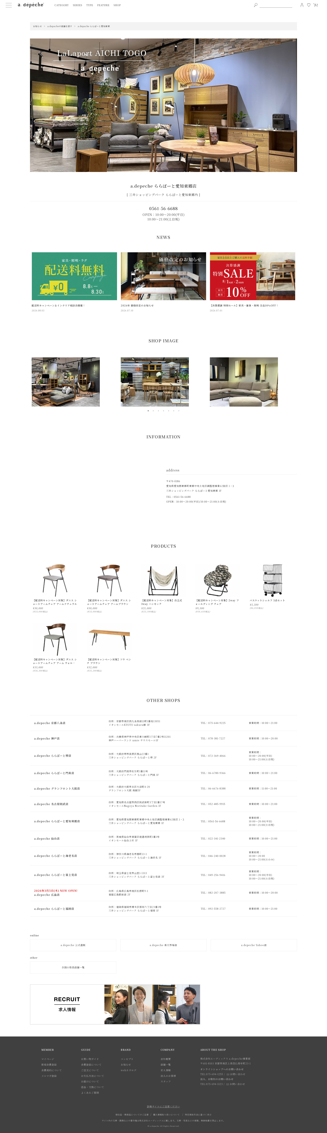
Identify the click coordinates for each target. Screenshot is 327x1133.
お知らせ (126, 1064)
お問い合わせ (237, 1074)
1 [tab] (148, 411)
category (61, 5)
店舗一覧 (166, 1064)
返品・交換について (92, 1087)
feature (103, 5)
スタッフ (166, 1081)
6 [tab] (173, 411)
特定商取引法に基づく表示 (198, 1114)
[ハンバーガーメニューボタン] (8, 5)
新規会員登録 (49, 1064)
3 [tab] (158, 411)
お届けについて (90, 1081)
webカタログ (128, 1070)
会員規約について (51, 1070)
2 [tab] (153, 411)
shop (117, 5)
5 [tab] (168, 411)
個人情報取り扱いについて (166, 1114)
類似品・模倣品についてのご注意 (132, 1114)
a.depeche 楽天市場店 (163, 945)
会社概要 (166, 1059)
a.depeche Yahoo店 (254, 945)
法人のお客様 (168, 1075)
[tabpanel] (74, 382)
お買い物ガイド (90, 1059)
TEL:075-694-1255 (211, 1074)
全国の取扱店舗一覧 (73, 967)
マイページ (47, 1059)
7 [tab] (179, 411)
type (89, 5)
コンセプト (127, 1059)
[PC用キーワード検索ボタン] (255, 5)
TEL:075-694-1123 (211, 1084)
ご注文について (90, 1070)
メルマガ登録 (49, 1075)
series (77, 5)
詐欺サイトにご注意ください (163, 1106)
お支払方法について (92, 1075)
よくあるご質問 (90, 1092)
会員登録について (91, 1064)
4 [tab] (163, 411)
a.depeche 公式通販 (73, 945)
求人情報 (166, 1070)
